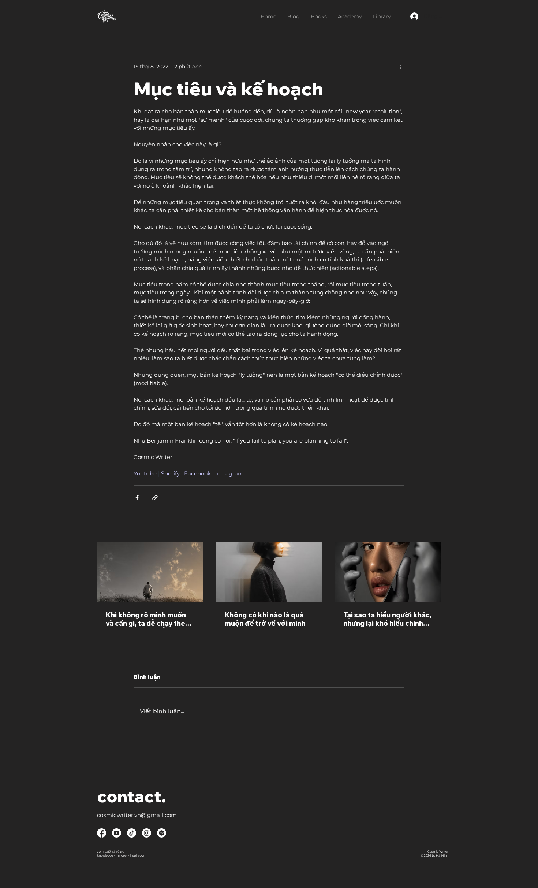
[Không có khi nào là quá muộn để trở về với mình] (269, 572)
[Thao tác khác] (400, 66)
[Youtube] (116, 833)
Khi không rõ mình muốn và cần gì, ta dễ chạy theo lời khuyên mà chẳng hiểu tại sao (148, 619)
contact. (131, 796)
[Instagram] (146, 833)
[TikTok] (131, 833)
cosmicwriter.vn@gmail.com (137, 815)
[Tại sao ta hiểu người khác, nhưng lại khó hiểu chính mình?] (388, 572)
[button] (318, 16)
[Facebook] (101, 833)
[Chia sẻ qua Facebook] (137, 497)
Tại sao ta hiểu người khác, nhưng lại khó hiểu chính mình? (387, 619)
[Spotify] (161, 833)
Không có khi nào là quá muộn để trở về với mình (265, 619)
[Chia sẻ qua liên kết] (155, 497)
